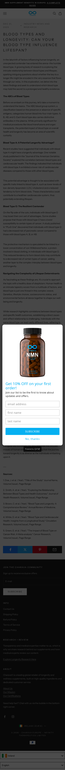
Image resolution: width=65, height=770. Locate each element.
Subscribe (32, 431)
